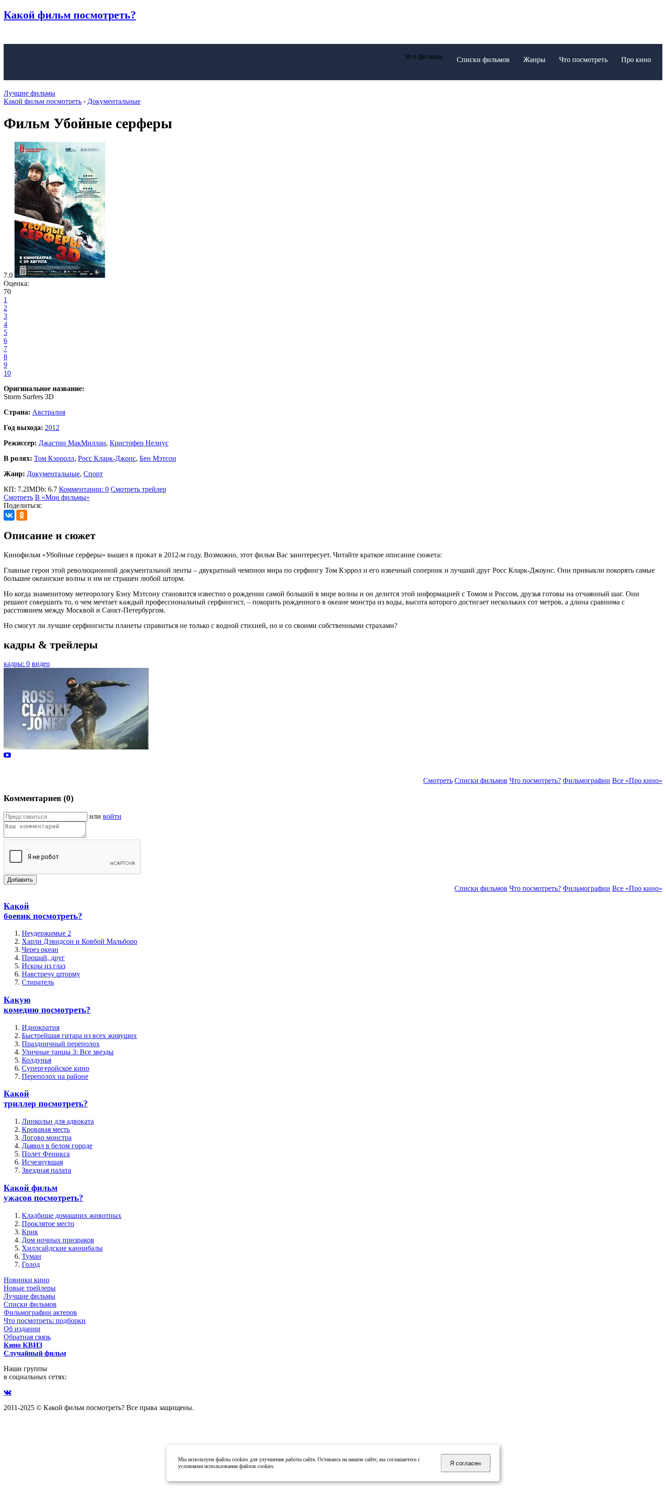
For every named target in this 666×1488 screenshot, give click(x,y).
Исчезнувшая (42, 1162)
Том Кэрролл (54, 458)
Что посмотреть (583, 59)
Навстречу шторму (51, 974)
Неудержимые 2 (46, 933)
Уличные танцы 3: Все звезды (68, 1052)
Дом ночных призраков (58, 1240)
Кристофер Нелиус (139, 443)
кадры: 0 (17, 663)
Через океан (40, 949)
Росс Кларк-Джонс (107, 458)
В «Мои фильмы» (62, 497)
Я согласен (465, 1463)
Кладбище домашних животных (71, 1215)
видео (41, 663)
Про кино (636, 59)
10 (7, 373)
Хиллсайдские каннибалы (62, 1248)
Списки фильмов (483, 59)
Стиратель (38, 982)
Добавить (20, 879)
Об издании (22, 1329)
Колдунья (36, 1060)
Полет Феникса (46, 1154)
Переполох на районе (55, 1076)
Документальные (53, 474)
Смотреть (18, 497)
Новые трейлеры (30, 1288)
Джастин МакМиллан (72, 443)
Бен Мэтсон (158, 458)
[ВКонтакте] (9, 515)
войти (112, 816)
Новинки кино (26, 1280)
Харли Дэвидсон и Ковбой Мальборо (79, 941)
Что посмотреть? (535, 780)
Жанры (534, 59)
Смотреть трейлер (138, 489)
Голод (31, 1264)
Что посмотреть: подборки (45, 1320)
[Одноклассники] (21, 515)
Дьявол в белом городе (57, 1146)
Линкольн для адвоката (58, 1121)
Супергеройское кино (55, 1068)
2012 (52, 427)
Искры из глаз (43, 966)
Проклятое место (48, 1223)
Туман (31, 1256)
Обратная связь (27, 1337)
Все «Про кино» (637, 780)
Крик (30, 1232)
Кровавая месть (46, 1129)
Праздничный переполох (61, 1044)
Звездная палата (46, 1170)
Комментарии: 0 (84, 489)
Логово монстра (47, 1137)
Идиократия (40, 1027)
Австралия (48, 412)
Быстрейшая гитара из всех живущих (79, 1035)
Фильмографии (586, 780)
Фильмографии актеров (40, 1312)
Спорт (93, 474)
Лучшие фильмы (29, 93)
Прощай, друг (43, 957)
